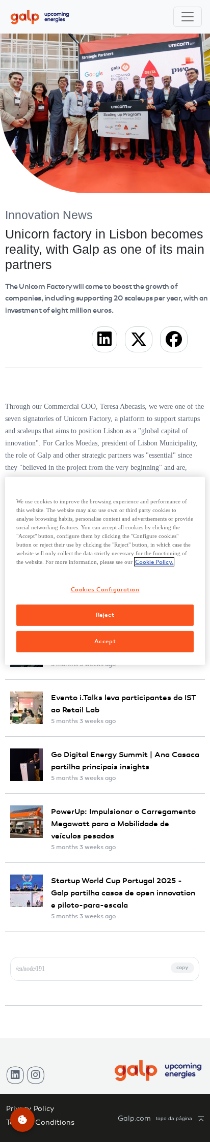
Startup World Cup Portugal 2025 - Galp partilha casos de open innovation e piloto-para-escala (123, 893)
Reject (105, 614)
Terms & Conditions (40, 1122)
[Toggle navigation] (187, 17)
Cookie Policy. (154, 561)
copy (182, 968)
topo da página (174, 1118)
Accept (105, 641)
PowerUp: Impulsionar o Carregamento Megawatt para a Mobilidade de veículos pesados (123, 823)
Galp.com (134, 1118)
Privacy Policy (30, 1108)
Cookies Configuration (105, 588)
